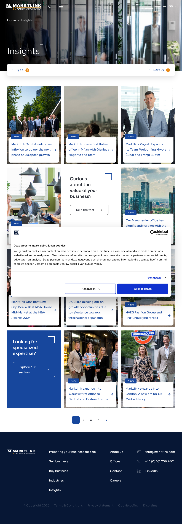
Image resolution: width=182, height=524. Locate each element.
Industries (56, 480)
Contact (116, 471)
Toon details (153, 277)
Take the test (85, 210)
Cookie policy (128, 505)
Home (11, 20)
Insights (55, 490)
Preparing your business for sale (72, 452)
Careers (116, 480)
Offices (115, 461)
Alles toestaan (143, 288)
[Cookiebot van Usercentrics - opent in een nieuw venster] (152, 232)
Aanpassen (88, 288)
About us (116, 452)
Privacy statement (100, 505)
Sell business (58, 461)
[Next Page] (106, 420)
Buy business (58, 471)
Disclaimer (151, 505)
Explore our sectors (27, 369)
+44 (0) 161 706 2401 (160, 461)
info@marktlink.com (160, 452)
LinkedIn (151, 471)
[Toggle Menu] (61, 6)
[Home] (23, 6)
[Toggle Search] (50, 6)
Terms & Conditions (68, 505)
